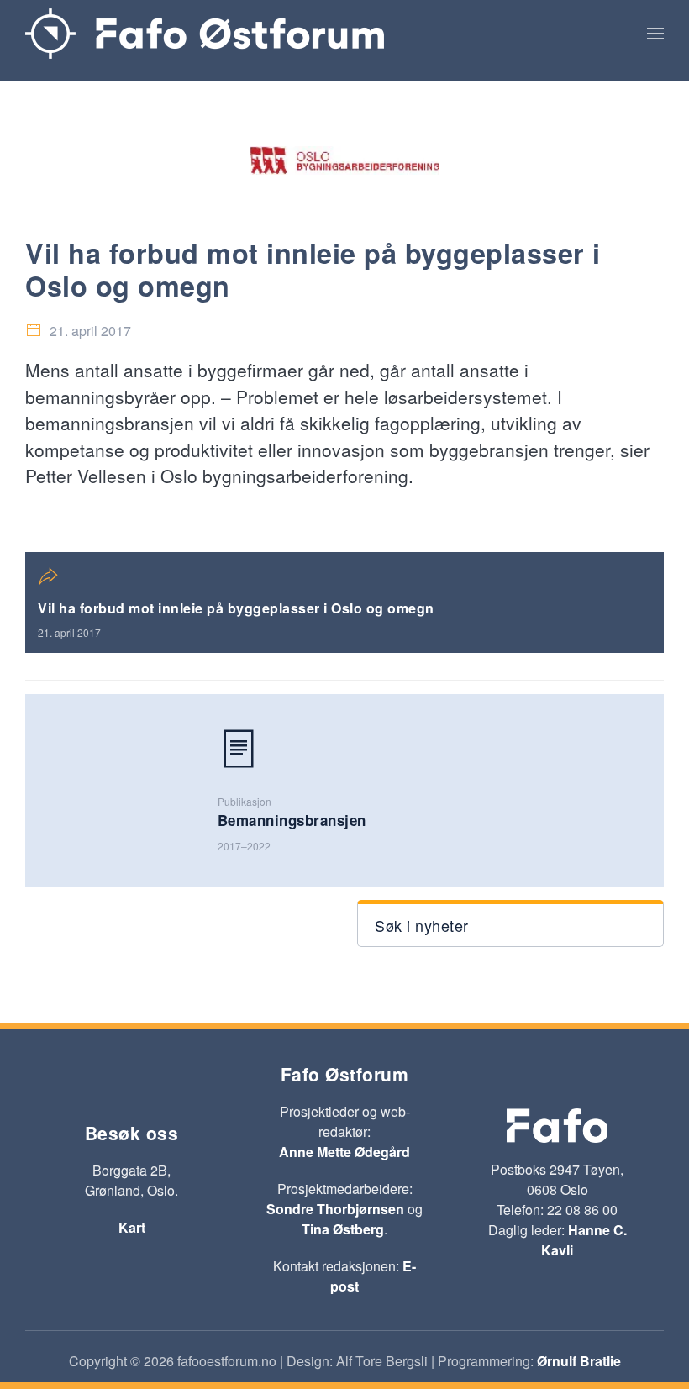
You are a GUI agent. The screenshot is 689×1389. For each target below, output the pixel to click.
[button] (655, 33)
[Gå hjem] (204, 33)
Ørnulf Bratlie (579, 1361)
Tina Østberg (343, 1229)
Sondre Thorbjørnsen (335, 1208)
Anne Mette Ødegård (344, 1151)
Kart (131, 1227)
